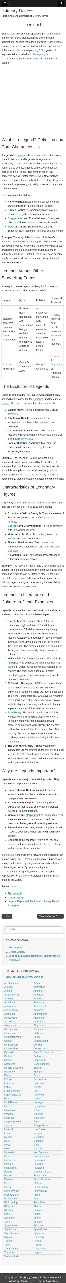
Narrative (38, 1148)
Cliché (37, 1037)
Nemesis (9, 1152)
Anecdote (38, 1002)
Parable (8, 1164)
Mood (7, 1144)
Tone (7, 1244)
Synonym (38, 1233)
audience (38, 399)
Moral (11, 226)
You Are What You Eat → (50, 916)
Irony (36, 1121)
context (5, 403)
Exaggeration (15, 218)
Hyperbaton (39, 1106)
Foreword (38, 1094)
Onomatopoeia (41, 1156)
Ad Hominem (11, 983)
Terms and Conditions (47, 1281)
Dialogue (38, 1056)
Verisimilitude (11, 1256)
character (13, 550)
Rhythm (8, 1210)
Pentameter (39, 1175)
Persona (9, 1179)
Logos (7, 1133)
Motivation (32, 815)
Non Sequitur (40, 1152)
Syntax (8, 1237)
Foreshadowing (12, 1094)
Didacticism (39, 1060)
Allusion (8, 990)
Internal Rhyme (12, 1121)
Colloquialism (41, 1041)
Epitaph (37, 1071)
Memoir (8, 1137)
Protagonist (10, 1198)
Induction (38, 1114)
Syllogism (38, 1225)
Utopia (37, 1252)
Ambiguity (38, 990)
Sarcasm (38, 1210)
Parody (8, 1171)
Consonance (40, 1048)
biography (56, 364)
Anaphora (9, 1002)
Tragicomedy (11, 1248)
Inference (9, 1117)
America (27, 687)
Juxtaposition (40, 1125)
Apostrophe (10, 1017)
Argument (38, 1021)
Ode (6, 1156)
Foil (35, 1091)
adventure (13, 414)
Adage (37, 983)
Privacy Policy (28, 1281)
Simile (36, 1214)
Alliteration (39, 987)
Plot (6, 1183)
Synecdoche (40, 1229)
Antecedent (39, 1006)
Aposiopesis (40, 1014)
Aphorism (9, 1014)
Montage (38, 1141)
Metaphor (38, 1137)
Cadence (38, 1029)
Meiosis (37, 1133)
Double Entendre (13, 1067)
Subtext (37, 1221)
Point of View (11, 1191)
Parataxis (38, 1167)
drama (42, 422)
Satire (7, 1214)
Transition (9, 1252)
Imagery (8, 1114)
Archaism (38, 1017)
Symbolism (10, 1229)
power (26, 875)
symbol (12, 667)
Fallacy (37, 1087)
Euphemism (40, 1079)
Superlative (10, 1225)
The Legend (15, 893)
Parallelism (10, 1167)
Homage (38, 1102)
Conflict (37, 1044)
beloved (6, 582)
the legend (38, 54)
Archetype (9, 1021)
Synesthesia (11, 1233)
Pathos (8, 1175)
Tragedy (37, 1244)
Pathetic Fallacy (42, 1171)
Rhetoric (9, 1206)
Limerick (9, 1129)
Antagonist (10, 1006)
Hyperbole (10, 1110)
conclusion (10, 855)
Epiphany (9, 1071)
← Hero (7, 916)
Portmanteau (40, 1191)
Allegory (8, 987)
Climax (8, 1041)
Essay (7, 1075)
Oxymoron (10, 1160)
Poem (7, 1187)
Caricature (10, 1033)
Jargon (8, 1125)
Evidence (9, 1083)
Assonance (10, 1025)
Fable (7, 1087)
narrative (21, 155)
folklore (49, 750)
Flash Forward (12, 1091)
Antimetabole (11, 1010)
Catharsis (38, 1033)
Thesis (37, 1241)
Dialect (8, 1056)
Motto (7, 1148)
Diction (8, 1060)
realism (48, 546)
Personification (41, 1179)
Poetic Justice (41, 1187)
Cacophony (10, 1029)
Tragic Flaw (39, 1248)
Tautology (38, 1237)
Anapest (38, 998)
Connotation (11, 1048)
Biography (39, 1025)
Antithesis (38, 1010)
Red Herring (11, 1202)
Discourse (9, 1064)
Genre (7, 1098)
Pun (35, 1198)
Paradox (38, 1164)
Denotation (10, 1052)
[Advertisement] (33, 100)
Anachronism (11, 994)
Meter (7, 1141)
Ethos (36, 1075)
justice (11, 538)
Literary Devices (18, 10)
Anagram (38, 994)
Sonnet (37, 1218)
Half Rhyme (10, 1102)
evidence (56, 335)
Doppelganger (41, 1064)
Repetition (39, 1202)
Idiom (36, 1110)
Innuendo (38, 1117)
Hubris (8, 1106)
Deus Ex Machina (43, 1052)
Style (7, 1221)
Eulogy (8, 1079)
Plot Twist (38, 1183)
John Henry (14, 712)
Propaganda (11, 1194)
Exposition (39, 1083)
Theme (8, 1241)
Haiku (36, 1098)
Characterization (13, 1037)
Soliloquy (9, 1218)
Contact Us (13, 1281)
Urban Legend (16, 897)
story (36, 50)
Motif (36, 1144)
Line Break (39, 1129)
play (21, 675)
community (26, 439)
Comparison (11, 1044)
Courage (13, 526)
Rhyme (37, 1206)
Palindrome (39, 1160)
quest (54, 642)
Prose (36, 1194)
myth (17, 50)
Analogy (8, 998)
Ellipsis (37, 1067)
